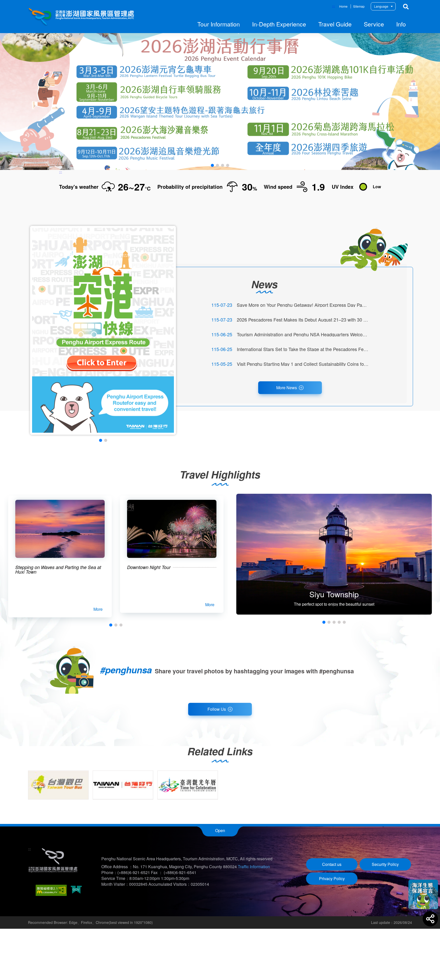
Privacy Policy (332, 878)
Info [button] (401, 24)
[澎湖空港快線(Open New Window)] (103, 330)
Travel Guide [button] (335, 24)
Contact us (331, 864)
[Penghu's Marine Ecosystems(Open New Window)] (423, 894)
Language (381, 6)
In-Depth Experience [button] (279, 24)
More (98, 609)
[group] (58, 785)
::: (333, 6)
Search (406, 7)
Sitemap (359, 6)
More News (286, 387)
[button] (212, 165)
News (264, 284)
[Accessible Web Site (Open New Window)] (51, 890)
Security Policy (385, 864)
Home (343, 6)
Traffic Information (254, 866)
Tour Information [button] (218, 24)
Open (220, 830)
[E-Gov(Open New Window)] (76, 890)
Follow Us (217, 709)
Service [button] (374, 24)
